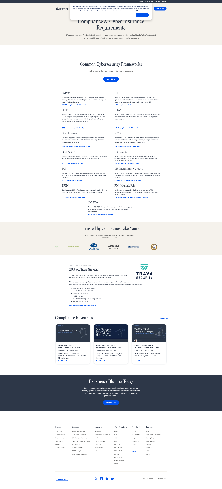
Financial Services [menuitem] (100, 441)
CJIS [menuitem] (115, 434)
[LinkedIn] (101, 479)
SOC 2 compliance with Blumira (73, 128)
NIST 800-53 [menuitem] (118, 451)
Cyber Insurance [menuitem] (119, 460)
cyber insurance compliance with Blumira (76, 146)
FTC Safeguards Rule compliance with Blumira (130, 197)
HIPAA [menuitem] (116, 441)
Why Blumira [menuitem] (136, 427)
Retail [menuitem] (96, 438)
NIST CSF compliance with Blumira (126, 146)
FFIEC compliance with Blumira (73, 197)
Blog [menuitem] (147, 431)
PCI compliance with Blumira (72, 180)
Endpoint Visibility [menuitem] (60, 434)
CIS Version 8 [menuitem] (118, 457)
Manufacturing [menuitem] (99, 447)
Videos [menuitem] (148, 454)
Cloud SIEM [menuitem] (58, 431)
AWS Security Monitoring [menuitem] (79, 451)
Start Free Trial (160, 8)
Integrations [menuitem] (149, 1)
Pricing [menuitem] (134, 431)
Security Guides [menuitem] (150, 441)
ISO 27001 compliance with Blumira (100, 214)
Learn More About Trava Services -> (82, 305)
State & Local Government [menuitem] (102, 434)
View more (163, 318)
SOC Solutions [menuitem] (76, 444)
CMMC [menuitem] (116, 431)
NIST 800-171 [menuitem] (118, 447)
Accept (142, 15)
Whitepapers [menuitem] (149, 451)
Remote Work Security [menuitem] (78, 431)
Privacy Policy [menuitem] (162, 479)
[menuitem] (136, 452)
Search (141, 1)
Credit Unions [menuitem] (98, 444)
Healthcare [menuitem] (98, 431)
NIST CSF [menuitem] (117, 444)
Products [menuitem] (58, 427)
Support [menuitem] (157, 1)
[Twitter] (96, 478)
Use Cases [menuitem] (75, 427)
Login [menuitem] (164, 1)
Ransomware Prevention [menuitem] (79, 434)
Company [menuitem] (134, 438)
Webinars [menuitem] (148, 447)
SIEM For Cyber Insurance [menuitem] (79, 438)
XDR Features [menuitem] (59, 441)
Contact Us (62, 479)
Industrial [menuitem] (97, 451)
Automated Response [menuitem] (61, 438)
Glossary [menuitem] (148, 444)
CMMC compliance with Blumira (73, 105)
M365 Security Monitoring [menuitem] (79, 454)
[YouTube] (112, 479)
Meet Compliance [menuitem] (120, 427)
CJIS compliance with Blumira (124, 105)
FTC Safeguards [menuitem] (119, 464)
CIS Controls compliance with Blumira (127, 180)
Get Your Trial (111, 402)
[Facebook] (107, 479)
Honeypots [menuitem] (58, 444)
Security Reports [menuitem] (60, 447)
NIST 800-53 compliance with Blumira (127, 163)
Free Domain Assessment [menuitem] (153, 434)
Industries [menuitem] (98, 427)
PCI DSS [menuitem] (116, 454)
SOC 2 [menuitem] (116, 438)
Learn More (111, 79)
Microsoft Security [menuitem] (77, 447)
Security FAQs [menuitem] (150, 438)
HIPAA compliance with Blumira (125, 128)
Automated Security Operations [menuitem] (81, 441)
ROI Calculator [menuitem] (136, 434)
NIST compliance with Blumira (72, 163)
